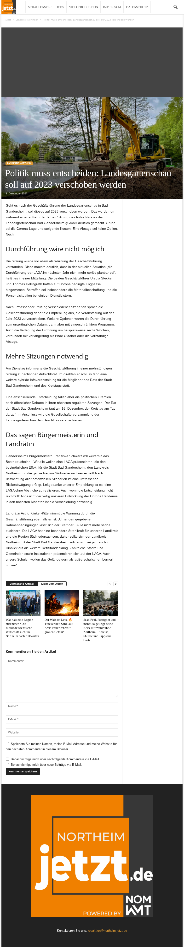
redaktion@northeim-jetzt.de (107, 930)
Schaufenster (40, 7)
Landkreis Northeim (27, 19)
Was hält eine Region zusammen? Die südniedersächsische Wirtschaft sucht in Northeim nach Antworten (22, 628)
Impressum (112, 7)
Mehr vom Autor (52, 583)
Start (8, 19)
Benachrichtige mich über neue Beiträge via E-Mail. (46, 764)
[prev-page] (110, 583)
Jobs (60, 7)
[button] (175, 7)
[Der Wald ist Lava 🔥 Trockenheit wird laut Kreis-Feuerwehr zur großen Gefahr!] (62, 603)
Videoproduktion (83, 7)
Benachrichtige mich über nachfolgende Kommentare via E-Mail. (55, 759)
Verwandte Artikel (22, 583)
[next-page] (115, 583)
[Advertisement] (92, 60)
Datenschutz (137, 7)
